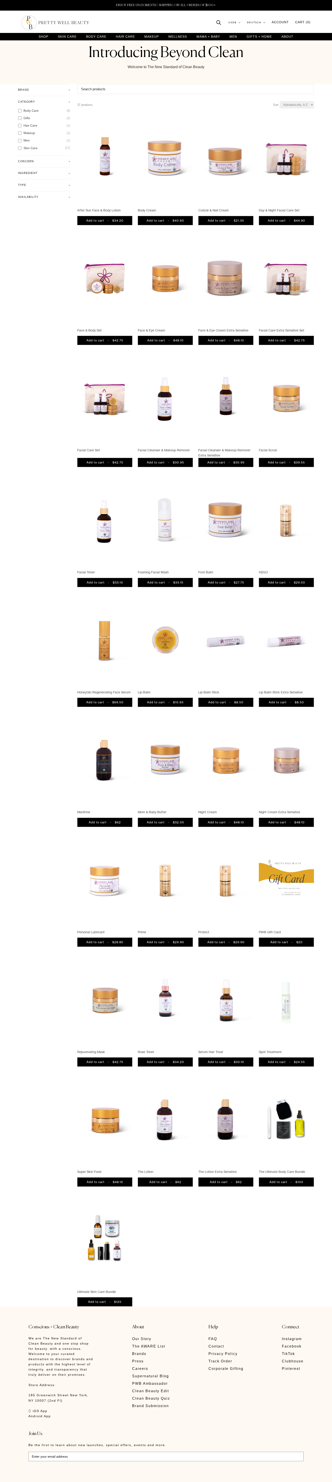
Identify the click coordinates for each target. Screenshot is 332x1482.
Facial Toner (86, 572)
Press (138, 1361)
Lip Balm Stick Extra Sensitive (281, 692)
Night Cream (207, 812)
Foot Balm (205, 572)
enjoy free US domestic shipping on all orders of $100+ (166, 5)
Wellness (177, 37)
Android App (39, 1416)
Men (233, 37)
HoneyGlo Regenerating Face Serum (104, 692)
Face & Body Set (89, 330)
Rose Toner (146, 1052)
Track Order (220, 1361)
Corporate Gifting (225, 1369)
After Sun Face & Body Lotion (99, 210)
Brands (139, 1354)
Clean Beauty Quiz (151, 1398)
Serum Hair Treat (210, 1052)
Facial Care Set (88, 450)
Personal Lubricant (91, 932)
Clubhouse (293, 1361)
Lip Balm (144, 692)
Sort (275, 105)
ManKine (83, 812)
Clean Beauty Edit (150, 1391)
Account (280, 22)
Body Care (96, 37)
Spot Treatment (270, 1052)
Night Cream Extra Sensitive (279, 812)
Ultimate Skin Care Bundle (96, 1292)
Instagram (292, 1339)
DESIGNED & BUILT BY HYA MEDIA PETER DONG (70, 1475)
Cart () (303, 22)
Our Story (141, 1339)
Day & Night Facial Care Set (279, 210)
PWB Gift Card (270, 932)
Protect (203, 932)
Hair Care (125, 37)
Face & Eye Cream (151, 330)
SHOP (43, 37)
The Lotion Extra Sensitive (217, 1172)
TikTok (288, 1354)
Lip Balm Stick (208, 692)
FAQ (212, 1339)
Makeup (151, 37)
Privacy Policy (223, 1354)
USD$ (232, 22)
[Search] (218, 22)
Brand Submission (150, 1406)
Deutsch (254, 22)
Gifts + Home (259, 37)
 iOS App (37, 1411)
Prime (142, 932)
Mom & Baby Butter (152, 812)
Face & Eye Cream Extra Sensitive (223, 330)
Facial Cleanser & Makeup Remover (164, 450)
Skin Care (67, 37)
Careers (140, 1369)
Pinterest (291, 1369)
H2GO (263, 572)
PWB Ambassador (150, 1383)
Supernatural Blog (150, 1376)
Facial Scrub (268, 450)
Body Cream (147, 210)
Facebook (292, 1346)
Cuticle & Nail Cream (213, 210)
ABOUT (287, 36)
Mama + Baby (208, 37)
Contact (216, 1346)
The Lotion (145, 1172)
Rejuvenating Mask (91, 1052)
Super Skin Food (89, 1172)
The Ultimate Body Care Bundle (282, 1172)
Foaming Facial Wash (153, 572)
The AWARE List (148, 1346)
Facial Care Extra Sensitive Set (281, 330)
